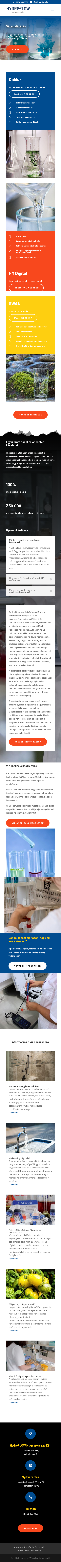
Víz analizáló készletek (28, 823)
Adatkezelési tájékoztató (29, 1550)
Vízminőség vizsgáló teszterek (25, 1376)
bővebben (13, 1112)
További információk (28, 742)
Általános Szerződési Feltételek (29, 1547)
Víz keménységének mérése (24, 1086)
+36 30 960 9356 (21, 2)
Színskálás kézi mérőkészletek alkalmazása (25, 1231)
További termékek (30, 414)
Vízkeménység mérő (19, 1158)
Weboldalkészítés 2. (40, 1558)
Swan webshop (23, 318)
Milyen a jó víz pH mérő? (22, 1304)
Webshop (17, 49)
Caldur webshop (24, 94)
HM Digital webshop (26, 287)
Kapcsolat (30, 1528)
